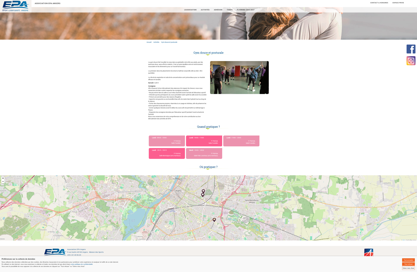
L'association (190, 10)
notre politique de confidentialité (82, 264)
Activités (205, 10)
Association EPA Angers (47, 3)
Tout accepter (408, 260)
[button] (203, 191)
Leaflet (403, 239)
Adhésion (218, 10)
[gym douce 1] (239, 77)
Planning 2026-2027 (246, 10)
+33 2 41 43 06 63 (74, 255)
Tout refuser (408, 264)
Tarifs (230, 10)
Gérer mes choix (408, 268)
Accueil (149, 42)
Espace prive (398, 3)
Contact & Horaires (379, 3)
